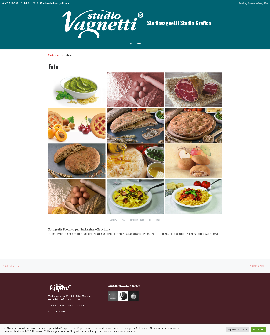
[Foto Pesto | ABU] (77, 89)
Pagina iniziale (56, 55)
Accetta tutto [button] (258, 329)
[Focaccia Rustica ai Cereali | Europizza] (193, 125)
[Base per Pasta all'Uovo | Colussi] (135, 89)
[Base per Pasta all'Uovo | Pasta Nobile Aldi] (77, 196)
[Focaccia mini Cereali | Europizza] (77, 160)
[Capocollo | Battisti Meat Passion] (193, 89)
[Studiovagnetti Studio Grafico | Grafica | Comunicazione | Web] (102, 22)
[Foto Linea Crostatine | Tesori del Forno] (77, 125)
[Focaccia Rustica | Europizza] (135, 160)
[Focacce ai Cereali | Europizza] (135, 125)
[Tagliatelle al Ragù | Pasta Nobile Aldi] (193, 196)
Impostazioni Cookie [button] (237, 329)
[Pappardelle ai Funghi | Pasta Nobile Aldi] (135, 196)
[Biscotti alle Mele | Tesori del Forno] (193, 160)
